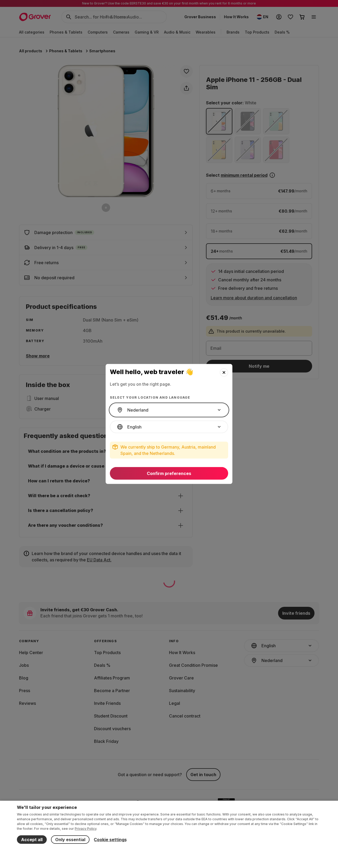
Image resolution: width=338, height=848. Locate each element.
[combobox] (169, 410)
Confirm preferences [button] (169, 473)
